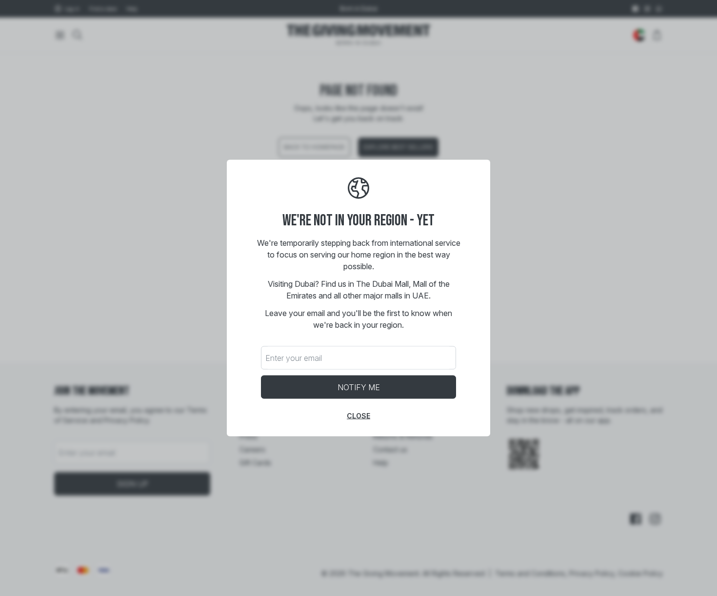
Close (358, 416)
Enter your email (293, 358)
